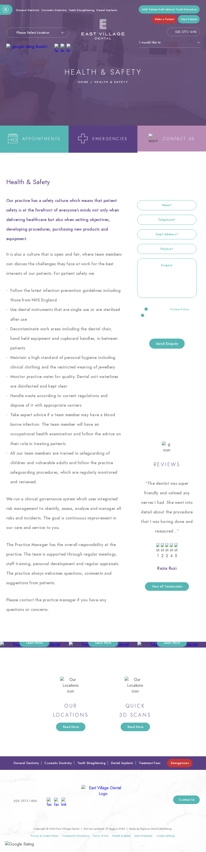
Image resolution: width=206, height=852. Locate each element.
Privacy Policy (179, 309)
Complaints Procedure (75, 836)
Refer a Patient (164, 19)
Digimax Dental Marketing (156, 829)
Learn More (34, 643)
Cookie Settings (165, 836)
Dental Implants (106, 10)
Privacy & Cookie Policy (44, 836)
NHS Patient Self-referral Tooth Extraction (169, 9)
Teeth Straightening (81, 10)
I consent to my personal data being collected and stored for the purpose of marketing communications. (167, 321)
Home (83, 82)
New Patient (189, 19)
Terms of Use (101, 836)
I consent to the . (169, 309)
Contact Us (187, 799)
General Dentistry (27, 10)
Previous (184, 107)
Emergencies (180, 763)
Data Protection (143, 836)
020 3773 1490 (185, 32)
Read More (71, 727)
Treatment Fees (150, 763)
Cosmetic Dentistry (54, 10)
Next (196, 107)
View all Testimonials (167, 586)
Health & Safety (121, 836)
